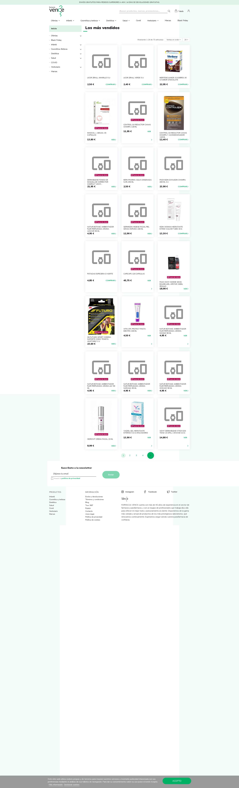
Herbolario (55, 67)
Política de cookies (92, 520)
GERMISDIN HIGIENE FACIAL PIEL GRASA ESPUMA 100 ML (136, 228)
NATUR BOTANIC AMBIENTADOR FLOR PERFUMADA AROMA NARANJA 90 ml (136, 386)
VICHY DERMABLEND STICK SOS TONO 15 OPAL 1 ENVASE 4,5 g (173, 432)
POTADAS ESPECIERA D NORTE (100, 274)
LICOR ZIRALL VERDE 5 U (133, 78)
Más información (56, 784)
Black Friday (56, 40)
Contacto (89, 511)
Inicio (54, 28)
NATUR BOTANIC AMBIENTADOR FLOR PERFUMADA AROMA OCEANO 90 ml (173, 386)
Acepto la (67, 478)
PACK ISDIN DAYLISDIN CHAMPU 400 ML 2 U (173, 181)
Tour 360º (89, 505)
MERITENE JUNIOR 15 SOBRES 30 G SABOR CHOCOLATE (173, 79)
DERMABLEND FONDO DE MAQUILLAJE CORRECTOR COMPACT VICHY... (97, 182)
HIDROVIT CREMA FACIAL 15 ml (100, 439)
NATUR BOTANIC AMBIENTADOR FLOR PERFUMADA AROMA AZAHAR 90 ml (100, 229)
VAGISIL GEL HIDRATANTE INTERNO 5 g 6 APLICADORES (135, 432)
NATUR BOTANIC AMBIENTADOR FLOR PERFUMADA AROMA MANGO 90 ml (173, 331)
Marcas (54, 71)
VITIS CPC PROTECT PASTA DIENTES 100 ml (134, 330)
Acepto (176, 780)
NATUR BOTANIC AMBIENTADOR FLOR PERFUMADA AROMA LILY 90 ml (101, 386)
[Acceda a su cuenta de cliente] (188, 11)
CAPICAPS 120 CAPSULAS (134, 274)
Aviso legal (89, 514)
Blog (87, 502)
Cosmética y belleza (57, 499)
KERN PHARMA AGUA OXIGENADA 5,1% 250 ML (137, 181)
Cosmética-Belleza (59, 49)
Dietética (55, 53)
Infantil (54, 44)
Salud (53, 58)
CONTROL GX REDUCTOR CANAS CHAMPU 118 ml (137, 126)
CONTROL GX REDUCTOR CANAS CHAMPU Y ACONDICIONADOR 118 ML (173, 135)
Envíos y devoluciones (94, 496)
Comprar (110, 84)
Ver (113, 140)
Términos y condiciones (94, 499)
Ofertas (54, 35)
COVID (54, 62)
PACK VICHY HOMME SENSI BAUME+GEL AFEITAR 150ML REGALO (171, 284)
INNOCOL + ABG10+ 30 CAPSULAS (96, 134)
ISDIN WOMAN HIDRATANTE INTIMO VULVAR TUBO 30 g (171, 228)
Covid (51, 508)
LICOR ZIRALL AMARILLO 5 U (98, 78)
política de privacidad (70, 478)
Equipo (88, 508)
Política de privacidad (93, 517)
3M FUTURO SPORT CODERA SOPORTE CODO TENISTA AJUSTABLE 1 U (99, 339)
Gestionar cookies (71, 784)
